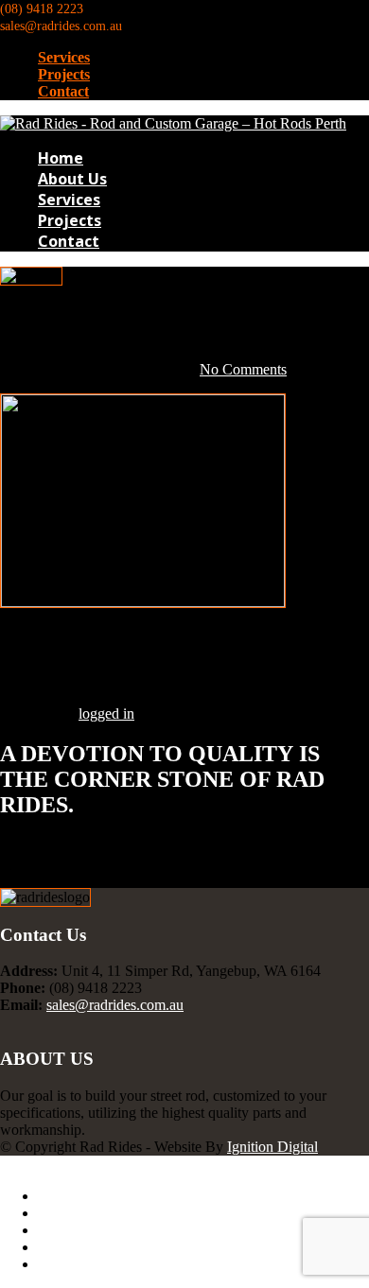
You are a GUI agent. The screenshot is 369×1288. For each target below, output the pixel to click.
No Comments (243, 369)
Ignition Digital (272, 1147)
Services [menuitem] (63, 1230)
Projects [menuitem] (61, 1247)
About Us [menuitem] (67, 1213)
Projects (64, 74)
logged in (106, 713)
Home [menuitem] (56, 1196)
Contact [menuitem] (61, 1264)
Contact (63, 91)
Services (64, 57)
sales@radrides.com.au (115, 1005)
